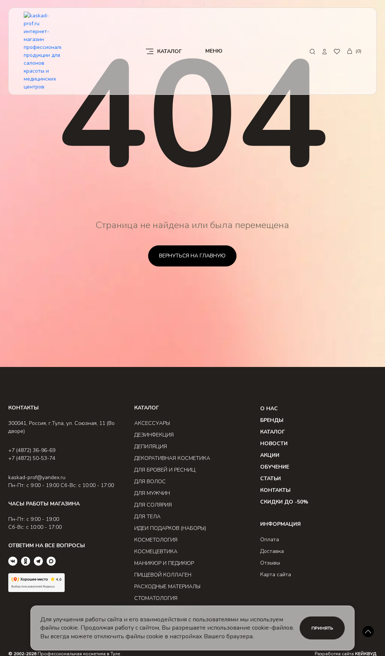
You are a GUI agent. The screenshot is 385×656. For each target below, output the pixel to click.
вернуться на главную (192, 255)
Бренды (271, 420)
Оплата (269, 539)
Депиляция (150, 446)
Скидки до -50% (284, 501)
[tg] (38, 561)
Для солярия (153, 504)
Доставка (272, 551)
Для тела (147, 516)
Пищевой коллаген (162, 574)
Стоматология (155, 598)
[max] (51, 561)
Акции (269, 455)
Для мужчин (152, 493)
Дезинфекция (154, 434)
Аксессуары (152, 423)
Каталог (272, 431)
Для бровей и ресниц (165, 469)
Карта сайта (275, 574)
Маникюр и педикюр (164, 563)
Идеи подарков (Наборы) (170, 528)
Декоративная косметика (172, 458)
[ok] (25, 561)
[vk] (12, 561)
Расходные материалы (167, 586)
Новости (274, 443)
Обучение (274, 466)
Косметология (155, 539)
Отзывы (270, 562)
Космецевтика (155, 551)
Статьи (270, 478)
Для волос (150, 481)
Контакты (275, 490)
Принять (322, 628)
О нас (269, 408)
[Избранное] (337, 51)
